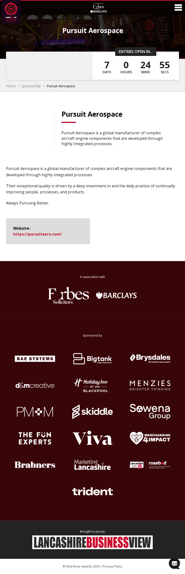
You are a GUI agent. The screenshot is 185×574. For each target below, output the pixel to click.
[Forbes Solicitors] (68, 295)
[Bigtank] (92, 358)
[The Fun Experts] (35, 438)
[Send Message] (174, 563)
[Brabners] (35, 464)
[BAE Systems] (35, 358)
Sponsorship (31, 86)
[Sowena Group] (150, 411)
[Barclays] (116, 295)
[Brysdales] (150, 358)
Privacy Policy (112, 566)
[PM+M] (35, 411)
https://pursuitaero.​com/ (37, 234)
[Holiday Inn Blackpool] (92, 385)
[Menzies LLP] (150, 385)
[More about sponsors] (98, 8)
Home (11, 86)
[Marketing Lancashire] (92, 464)
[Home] (15, 13)
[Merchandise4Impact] (150, 438)
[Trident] (92, 491)
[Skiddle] (92, 411)
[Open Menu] (178, 7)
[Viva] (92, 438)
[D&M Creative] (35, 385)
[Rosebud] (150, 464)
